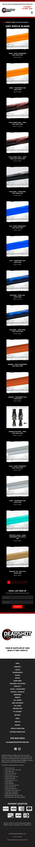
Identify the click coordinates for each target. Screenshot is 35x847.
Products (17, 667)
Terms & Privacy (17, 836)
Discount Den (17, 709)
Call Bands (17, 700)
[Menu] (31, 13)
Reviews (17, 715)
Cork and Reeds (17, 703)
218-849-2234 (6, 4)
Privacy (17, 725)
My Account (27, 7)
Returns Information (17, 732)
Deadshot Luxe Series (17, 684)
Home (3, 22)
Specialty (17, 687)
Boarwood (17, 695)
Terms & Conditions (17, 729)
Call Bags (17, 706)
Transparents (17, 673)
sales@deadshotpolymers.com (22, 4)
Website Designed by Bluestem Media (17, 839)
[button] (17, 606)
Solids (17, 670)
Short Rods (18, 681)
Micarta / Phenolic (17, 692)
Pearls (17, 675)
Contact (17, 722)
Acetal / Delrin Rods (17, 689)
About (17, 719)
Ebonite (17, 698)
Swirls (17, 678)
